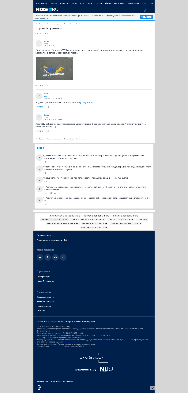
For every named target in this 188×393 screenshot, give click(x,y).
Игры (144, 3)
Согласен (146, 17)
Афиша (108, 3)
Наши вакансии (44, 306)
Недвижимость (41, 3)
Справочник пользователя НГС (52, 240)
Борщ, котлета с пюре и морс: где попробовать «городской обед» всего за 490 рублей (86, 178)
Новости (64, 3)
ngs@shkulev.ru (69, 342)
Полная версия (44, 235)
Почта (89, 3)
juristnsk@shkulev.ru (104, 344)
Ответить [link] (39, 85)
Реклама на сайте (45, 297)
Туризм (98, 3)
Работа (54, 3)
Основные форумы (54, 24)
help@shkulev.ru (56, 346)
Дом (82, 3)
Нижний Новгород (45, 281)
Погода (74, 3)
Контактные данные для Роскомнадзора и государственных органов (66, 322)
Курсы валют (119, 3)
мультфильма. (86, 102)
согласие (127, 16)
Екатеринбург (43, 276)
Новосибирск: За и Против (74, 24)
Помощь (41, 310)
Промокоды (133, 3)
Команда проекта (45, 301)
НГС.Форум (40, 24)
